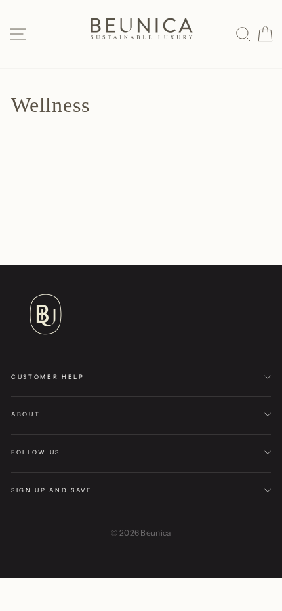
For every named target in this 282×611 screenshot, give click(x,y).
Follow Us (35, 452)
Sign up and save (51, 490)
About (25, 414)
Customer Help (48, 376)
